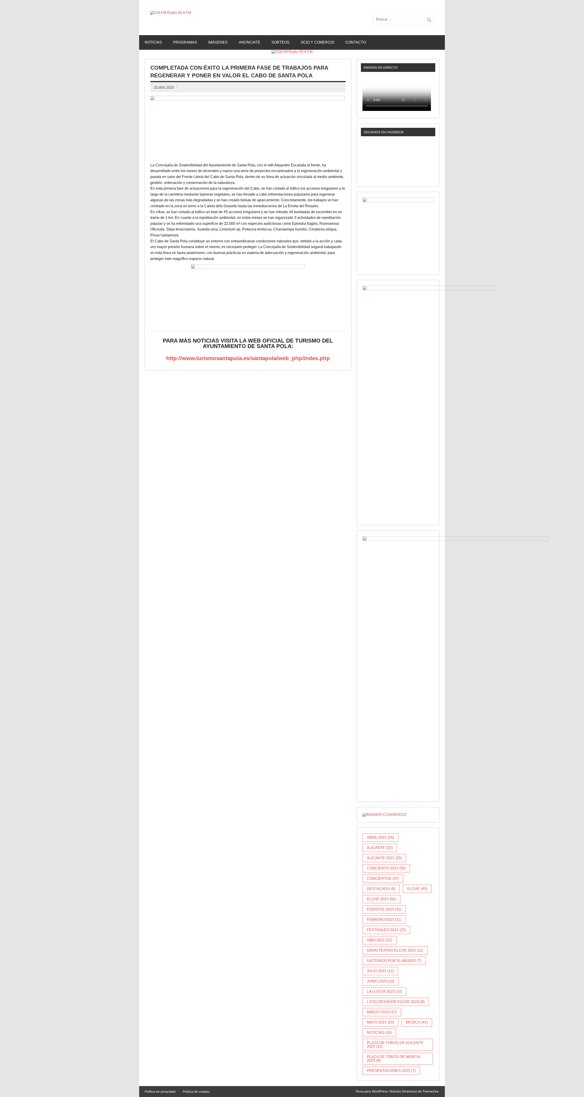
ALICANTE (380, 848)
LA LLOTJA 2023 (384, 991)
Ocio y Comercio (317, 42)
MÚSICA (417, 1022)
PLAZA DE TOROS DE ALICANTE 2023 (395, 1044)
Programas (185, 42)
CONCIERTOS (383, 878)
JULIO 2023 (380, 971)
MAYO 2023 (380, 1022)
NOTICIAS (379, 1032)
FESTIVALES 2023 (386, 930)
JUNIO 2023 (380, 981)
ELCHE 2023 (381, 899)
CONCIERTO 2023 (386, 868)
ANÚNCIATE (249, 42)
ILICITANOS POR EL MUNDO (394, 961)
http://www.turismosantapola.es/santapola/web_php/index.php (248, 358)
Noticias (153, 42)
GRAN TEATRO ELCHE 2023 (395, 950)
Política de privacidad (160, 1091)
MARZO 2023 (382, 1012)
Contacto (355, 42)
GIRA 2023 (379, 940)
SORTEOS (280, 42)
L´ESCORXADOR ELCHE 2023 (396, 1002)
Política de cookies (196, 1091)
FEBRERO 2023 (384, 920)
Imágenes (218, 42)
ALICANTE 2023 (384, 858)
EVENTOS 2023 (384, 909)
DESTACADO (381, 889)
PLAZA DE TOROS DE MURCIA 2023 (393, 1058)
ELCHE (417, 889)
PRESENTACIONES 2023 (391, 1071)
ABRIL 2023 (380, 837)
